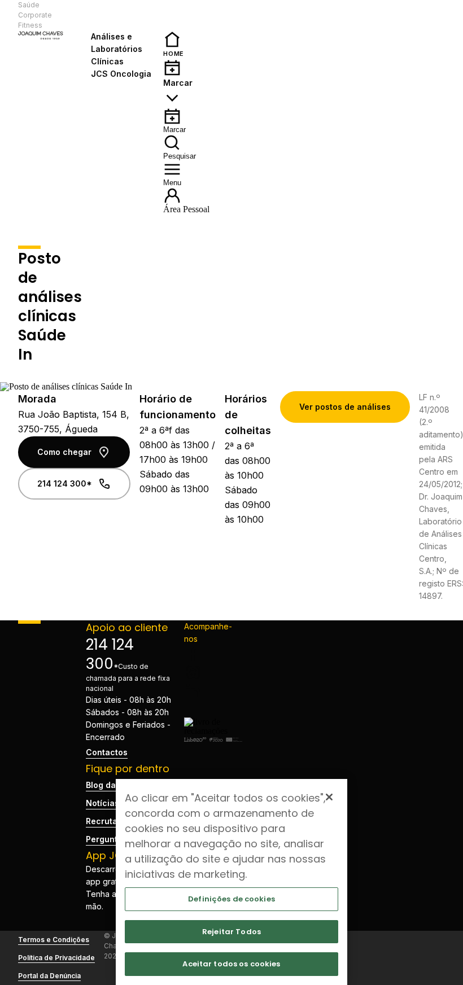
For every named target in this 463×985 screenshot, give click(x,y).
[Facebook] (213, 654)
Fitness (30, 25)
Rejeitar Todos (231, 931)
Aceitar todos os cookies (231, 963)
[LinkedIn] (213, 690)
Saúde (29, 5)
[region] (231, 882)
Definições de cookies (231, 899)
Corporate (35, 15)
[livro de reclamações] (213, 731)
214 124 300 (110, 654)
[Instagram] (213, 672)
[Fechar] (329, 797)
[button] (123, 15)
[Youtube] (213, 708)
